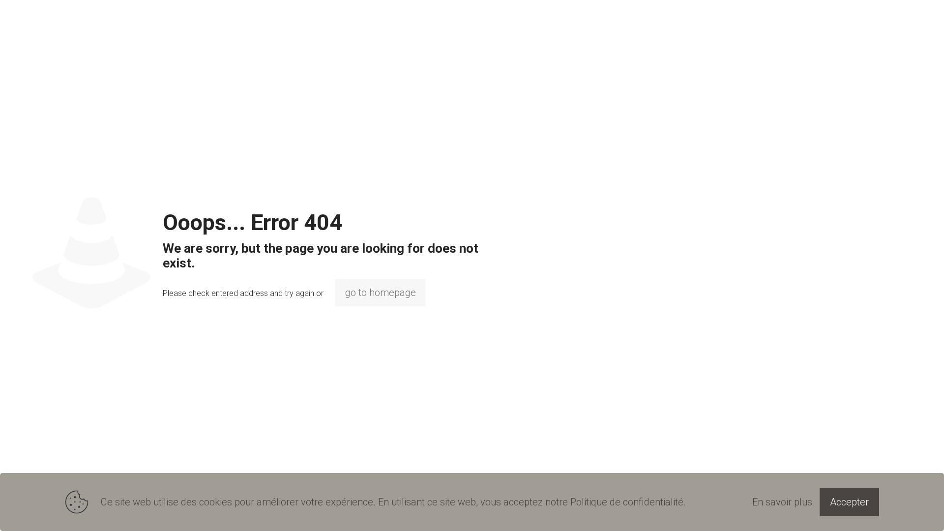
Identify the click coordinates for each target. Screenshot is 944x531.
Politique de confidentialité (626, 502)
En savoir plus (782, 502)
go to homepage (380, 292)
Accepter (849, 502)
